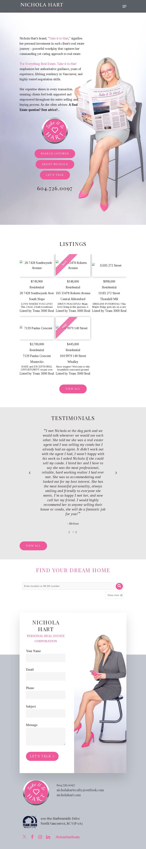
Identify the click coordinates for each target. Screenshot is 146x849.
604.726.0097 (66, 785)
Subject (31, 706)
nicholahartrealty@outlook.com (80, 790)
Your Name (33, 651)
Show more (113, 595)
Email (30, 669)
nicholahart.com (69, 795)
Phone (30, 688)
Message (31, 725)
